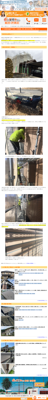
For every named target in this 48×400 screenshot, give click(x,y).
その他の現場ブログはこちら (42, 375)
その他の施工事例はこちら (42, 300)
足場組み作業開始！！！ (31, 263)
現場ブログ (7, 26)
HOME (2, 26)
